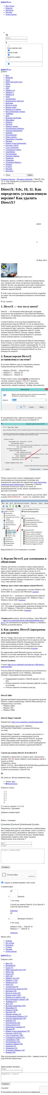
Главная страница (8, 179)
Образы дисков (12, 126)
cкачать (35, 592)
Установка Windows (13, 162)
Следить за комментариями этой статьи (19, 883)
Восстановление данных (15, 112)
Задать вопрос (11, 14)
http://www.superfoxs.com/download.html (27, 722)
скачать (22, 600)
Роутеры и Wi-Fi (12, 145)
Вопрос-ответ (11, 107)
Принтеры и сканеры (14, 139)
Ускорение (10, 160)
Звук (7, 116)
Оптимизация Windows (15, 128)
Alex (13, 782)
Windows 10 (10, 90)
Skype (8, 86)
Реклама (9, 12)
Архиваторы (11, 99)
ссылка (34, 648)
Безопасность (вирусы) (15, 101)
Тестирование (11, 154)
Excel (8, 80)
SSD (7, 88)
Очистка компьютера (14, 131)
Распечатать (12, 784)
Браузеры (9, 103)
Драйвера (9, 114)
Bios (7, 75)
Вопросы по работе (13, 109)
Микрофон (10, 120)
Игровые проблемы (13, 118)
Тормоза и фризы (12, 156)
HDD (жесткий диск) (14, 82)
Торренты (9, 158)
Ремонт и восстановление (16, 143)
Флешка (9, 164)
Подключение (11, 135)
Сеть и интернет (12, 148)
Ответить (14, 911)
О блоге (9, 167)
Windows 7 (10, 92)
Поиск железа (11, 137)
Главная (9, 941)
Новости (9, 8)
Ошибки (9, 133)
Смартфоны (10, 152)
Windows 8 (10, 95)
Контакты (9, 10)
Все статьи (10, 6)
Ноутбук (9, 124)
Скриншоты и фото (13, 150)
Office (8, 84)
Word (8, 97)
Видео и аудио (11, 105)
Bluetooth (9, 78)
